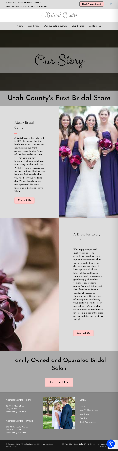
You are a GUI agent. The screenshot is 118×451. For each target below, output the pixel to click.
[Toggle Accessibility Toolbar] (110, 443)
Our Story (33, 26)
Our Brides (78, 26)
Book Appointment (91, 4)
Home (20, 26)
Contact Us (94, 26)
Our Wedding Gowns (55, 26)
